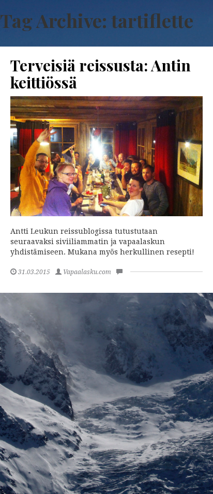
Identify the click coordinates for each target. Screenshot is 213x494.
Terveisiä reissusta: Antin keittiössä (100, 74)
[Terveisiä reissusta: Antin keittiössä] (106, 156)
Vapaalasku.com (87, 272)
